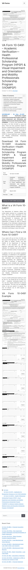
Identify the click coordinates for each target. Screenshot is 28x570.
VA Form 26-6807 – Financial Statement (12, 561)
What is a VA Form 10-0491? (10, 107)
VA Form (6, 490)
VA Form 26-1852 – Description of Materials (13, 555)
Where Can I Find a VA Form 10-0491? (13, 109)
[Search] (23, 515)
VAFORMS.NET (6, 114)
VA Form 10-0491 (18, 114)
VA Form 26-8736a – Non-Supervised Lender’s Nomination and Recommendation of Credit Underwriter (14, 532)
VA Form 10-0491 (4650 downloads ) (13, 200)
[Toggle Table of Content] (23, 96)
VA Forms (6, 3)
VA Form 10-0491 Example (10, 110)
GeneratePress (20, 568)
